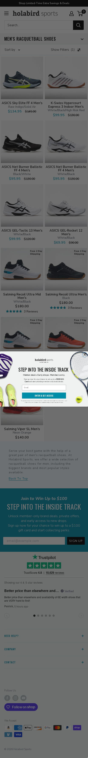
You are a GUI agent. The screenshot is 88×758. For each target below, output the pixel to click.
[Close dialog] (84, 354)
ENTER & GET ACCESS (44, 395)
